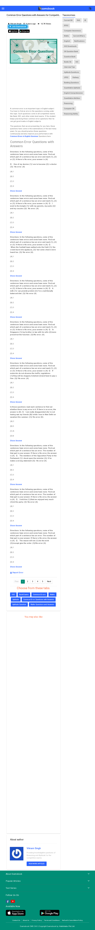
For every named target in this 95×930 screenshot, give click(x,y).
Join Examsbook (19, 27)
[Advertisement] (33, 87)
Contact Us (16, 920)
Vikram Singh (34, 848)
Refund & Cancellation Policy (72, 920)
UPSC (66, 77)
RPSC (66, 25)
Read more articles (36, 864)
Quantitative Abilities (72, 98)
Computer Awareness (72, 31)
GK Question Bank (71, 51)
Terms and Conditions (52, 920)
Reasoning (68, 103)
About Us (26, 920)
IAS (77, 62)
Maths (52, 594)
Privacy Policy (37, 920)
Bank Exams (24, 594)
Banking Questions (71, 83)
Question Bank (69, 57)
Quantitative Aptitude (72, 88)
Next (49, 581)
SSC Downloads (70, 46)
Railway (76, 77)
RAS (78, 20)
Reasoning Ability (71, 114)
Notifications (79, 41)
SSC (13, 594)
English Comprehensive (73, 93)
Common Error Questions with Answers (38, 599)
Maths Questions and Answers (42, 604)
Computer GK (69, 109)
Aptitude (16, 599)
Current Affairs (79, 36)
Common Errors (39, 594)
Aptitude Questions (71, 72)
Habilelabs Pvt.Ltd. (67, 926)
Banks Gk (67, 62)
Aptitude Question (19, 604)
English (67, 41)
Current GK (68, 20)
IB (85, 20)
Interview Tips (69, 67)
